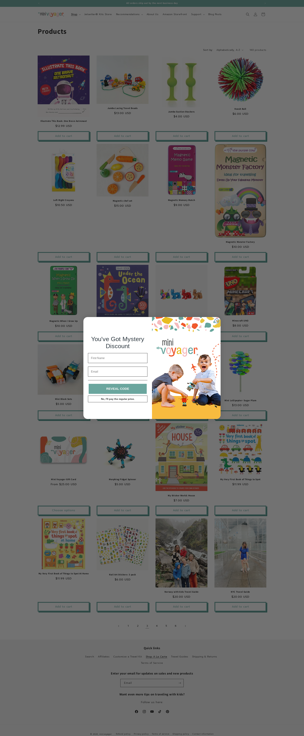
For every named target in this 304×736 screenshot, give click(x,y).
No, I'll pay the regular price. (118, 399)
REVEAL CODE (117, 388)
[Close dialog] (217, 321)
